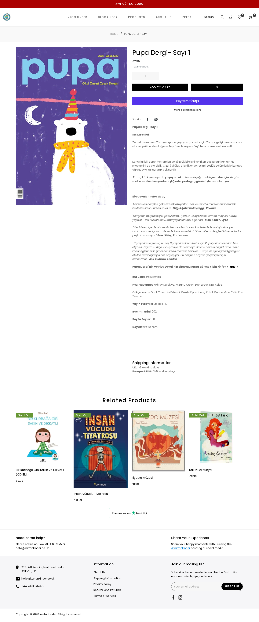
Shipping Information (107, 578)
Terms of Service (104, 596)
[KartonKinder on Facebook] (173, 598)
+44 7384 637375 (50, 544)
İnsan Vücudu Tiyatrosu (91, 494)
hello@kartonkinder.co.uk (32, 548)
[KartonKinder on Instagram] (180, 598)
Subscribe (232, 586)
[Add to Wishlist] (217, 87)
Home (114, 34)
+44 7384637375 (32, 586)
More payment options (188, 109)
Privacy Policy (102, 584)
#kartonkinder (180, 548)
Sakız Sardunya (200, 470)
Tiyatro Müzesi (142, 478)
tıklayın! (233, 267)
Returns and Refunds (107, 590)
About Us (99, 572)
